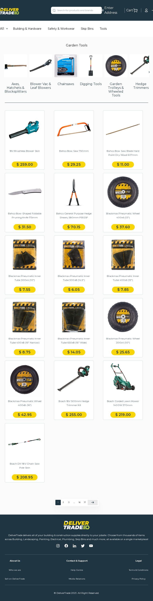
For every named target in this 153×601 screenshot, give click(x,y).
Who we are (15, 570)
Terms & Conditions (138, 570)
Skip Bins (87, 28)
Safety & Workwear (61, 28)
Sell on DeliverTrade (15, 578)
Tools (103, 28)
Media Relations (77, 578)
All (2, 28)
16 (79, 502)
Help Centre (77, 570)
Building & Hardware (27, 28)
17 (85, 502)
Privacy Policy (138, 578)
